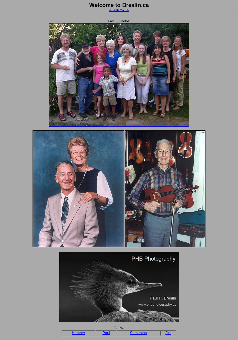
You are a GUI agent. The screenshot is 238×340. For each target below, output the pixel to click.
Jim (168, 333)
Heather (78, 333)
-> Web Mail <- (119, 10)
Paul (106, 333)
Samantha (138, 333)
